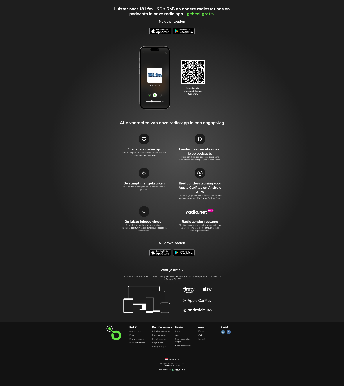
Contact (178, 331)
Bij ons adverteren (136, 339)
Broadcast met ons (137, 343)
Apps (177, 335)
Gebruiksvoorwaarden (161, 331)
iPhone (201, 331)
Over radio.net (135, 331)
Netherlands (173, 359)
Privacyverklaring (159, 335)
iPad (200, 335)
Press (131, 335)
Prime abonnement (183, 345)
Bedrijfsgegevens (159, 339)
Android (201, 339)
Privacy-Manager (159, 347)
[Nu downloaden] (160, 31)
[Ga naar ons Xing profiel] (229, 332)
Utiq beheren (157, 343)
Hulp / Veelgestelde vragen (183, 340)
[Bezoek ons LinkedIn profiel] (223, 332)
